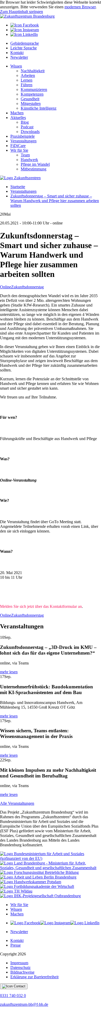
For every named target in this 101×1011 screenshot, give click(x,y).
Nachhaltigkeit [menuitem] (33, 71)
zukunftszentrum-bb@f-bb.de (24, 1004)
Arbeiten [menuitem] (28, 75)
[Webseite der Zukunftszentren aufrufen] (20, 178)
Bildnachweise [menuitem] (22, 972)
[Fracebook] (25, 923)
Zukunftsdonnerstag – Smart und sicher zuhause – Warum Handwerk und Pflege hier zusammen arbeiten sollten (54, 201)
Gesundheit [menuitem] (30, 99)
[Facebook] (24, 25)
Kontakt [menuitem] (17, 52)
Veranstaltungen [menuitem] (23, 141)
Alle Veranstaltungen (17, 803)
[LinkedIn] (24, 34)
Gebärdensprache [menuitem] (24, 43)
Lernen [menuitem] (26, 80)
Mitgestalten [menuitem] (31, 103)
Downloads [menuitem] (30, 131)
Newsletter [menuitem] (19, 57)
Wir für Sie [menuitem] (19, 150)
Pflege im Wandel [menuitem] (35, 164)
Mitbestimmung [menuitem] (33, 169)
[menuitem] (55, 25)
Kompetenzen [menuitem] (32, 94)
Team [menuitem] (25, 155)
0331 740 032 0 (13, 995)
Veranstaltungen (23, 191)
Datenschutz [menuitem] (20, 967)
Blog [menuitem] (25, 122)
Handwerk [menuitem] (29, 159)
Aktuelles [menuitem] (18, 117)
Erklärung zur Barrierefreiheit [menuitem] (34, 977)
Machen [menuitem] (17, 113)
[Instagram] (24, 30)
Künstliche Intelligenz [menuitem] (38, 108)
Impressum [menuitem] (19, 963)
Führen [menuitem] (26, 85)
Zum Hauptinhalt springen (21, 11)
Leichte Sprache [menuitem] (23, 48)
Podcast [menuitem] (27, 127)
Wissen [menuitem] (16, 66)
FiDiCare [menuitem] (18, 145)
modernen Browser (80, 7)
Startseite (17, 186)
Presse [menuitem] (15, 945)
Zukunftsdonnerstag (27, 287)
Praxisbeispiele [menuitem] (22, 136)
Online (5, 287)
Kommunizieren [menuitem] (34, 89)
